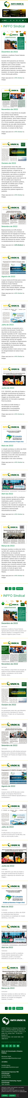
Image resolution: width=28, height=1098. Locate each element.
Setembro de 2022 (9, 745)
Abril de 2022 (7, 947)
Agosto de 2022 (8, 786)
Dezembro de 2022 (9, 623)
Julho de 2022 (7, 827)
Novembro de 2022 (9, 664)
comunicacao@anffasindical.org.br (11, 1058)
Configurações (23, 1091)
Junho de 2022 (7, 866)
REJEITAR (12, 1095)
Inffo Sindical (18, 78)
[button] (25, 20)
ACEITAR (5, 1095)
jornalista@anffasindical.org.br (10, 1067)
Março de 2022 (8, 988)
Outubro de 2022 (8, 705)
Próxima (19, 588)
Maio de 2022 (7, 907)
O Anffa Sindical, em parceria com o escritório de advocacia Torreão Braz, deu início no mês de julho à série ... (13, 834)
